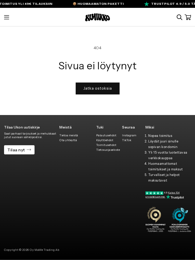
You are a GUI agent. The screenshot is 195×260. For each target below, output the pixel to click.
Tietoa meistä (68, 135)
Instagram (129, 135)
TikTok (126, 140)
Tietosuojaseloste (108, 150)
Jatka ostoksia (97, 88)
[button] (6, 17)
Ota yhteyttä (68, 140)
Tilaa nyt (16, 149)
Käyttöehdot (104, 140)
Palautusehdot (106, 135)
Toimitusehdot (106, 145)
